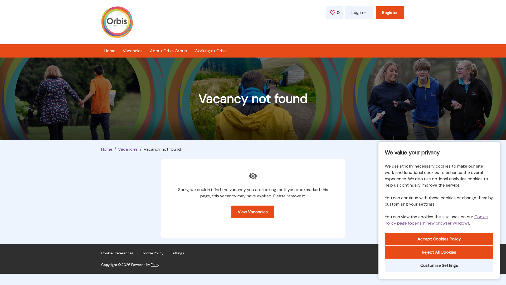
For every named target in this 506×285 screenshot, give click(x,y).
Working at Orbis (210, 51)
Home (109, 51)
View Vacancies (253, 212)
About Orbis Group (168, 51)
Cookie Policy (152, 253)
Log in (357, 12)
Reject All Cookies (439, 252)
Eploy (155, 265)
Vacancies (133, 51)
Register (390, 12)
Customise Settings (439, 265)
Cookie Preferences (117, 253)
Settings (177, 253)
